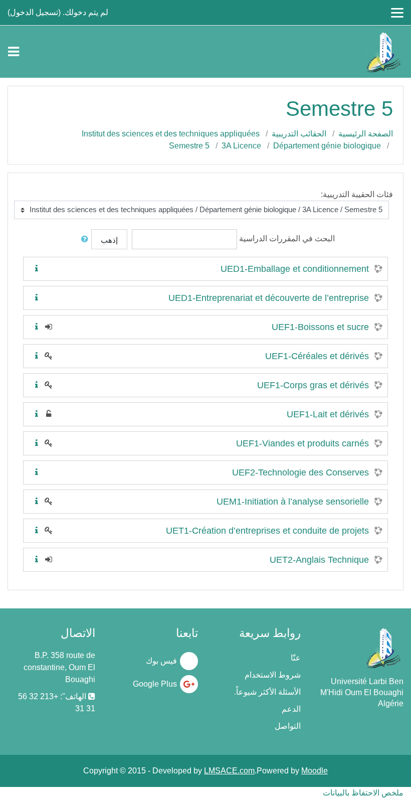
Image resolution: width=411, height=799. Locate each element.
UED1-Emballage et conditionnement (295, 269)
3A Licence (241, 145)
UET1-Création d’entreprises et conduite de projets (267, 531)
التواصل (288, 726)
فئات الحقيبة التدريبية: (357, 194)
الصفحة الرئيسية (365, 133)
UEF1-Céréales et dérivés (317, 356)
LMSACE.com (229, 770)
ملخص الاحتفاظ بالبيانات (363, 792)
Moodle (314, 770)
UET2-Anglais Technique (319, 560)
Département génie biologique (327, 145)
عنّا (296, 658)
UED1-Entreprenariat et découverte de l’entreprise (268, 298)
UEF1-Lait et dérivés (328, 414)
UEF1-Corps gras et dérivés (313, 385)
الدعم (291, 709)
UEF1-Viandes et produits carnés (302, 443)
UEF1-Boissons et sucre (320, 327)
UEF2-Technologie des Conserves (300, 472)
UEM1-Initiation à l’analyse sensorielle (293, 502)
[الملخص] (35, 268)
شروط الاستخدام (273, 675)
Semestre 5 (189, 145)
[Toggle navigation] (14, 52)
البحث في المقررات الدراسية (287, 238)
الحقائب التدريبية (299, 133)
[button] (82, 239)
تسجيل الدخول (34, 12)
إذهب (109, 240)
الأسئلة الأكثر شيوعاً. (267, 692)
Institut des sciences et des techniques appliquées (171, 133)
